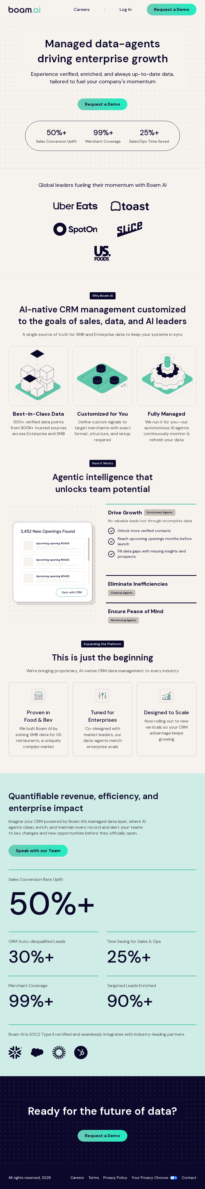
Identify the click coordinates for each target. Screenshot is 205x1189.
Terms (93, 1177)
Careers (81, 9)
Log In (126, 9)
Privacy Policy (115, 1177)
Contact (189, 1177)
